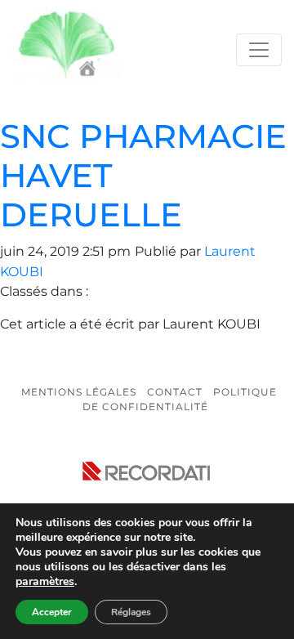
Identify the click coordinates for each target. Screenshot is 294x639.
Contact (175, 392)
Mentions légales (78, 392)
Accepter (52, 612)
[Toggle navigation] (259, 50)
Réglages (131, 612)
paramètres (45, 581)
